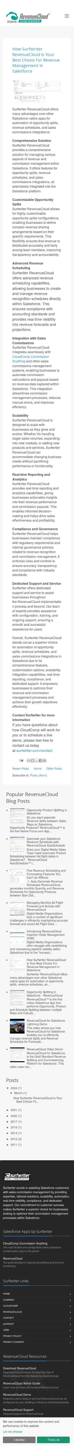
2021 (14, 1110)
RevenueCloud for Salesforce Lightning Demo (46, 1022)
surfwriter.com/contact (34, 750)
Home (38, 768)
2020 (14, 1116)
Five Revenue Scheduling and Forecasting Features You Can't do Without (46, 873)
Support (8, 1323)
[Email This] (29, 760)
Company (8, 1299)
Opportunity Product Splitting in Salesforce (47, 811)
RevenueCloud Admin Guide (21, 1383)
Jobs (6, 1329)
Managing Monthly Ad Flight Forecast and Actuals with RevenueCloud (45, 906)
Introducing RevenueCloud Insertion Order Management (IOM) (46, 934)
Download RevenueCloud (19, 1368)
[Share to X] (37, 760)
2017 (14, 1121)
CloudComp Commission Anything (30, 358)
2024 (14, 1088)
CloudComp (10, 1305)
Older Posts (54, 768)
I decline (19, 1440)
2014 (14, 1133)
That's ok (53, 1440)
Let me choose (12, 1431)
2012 (14, 1139)
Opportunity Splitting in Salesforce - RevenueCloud (44, 993)
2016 (14, 1127)
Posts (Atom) (38, 775)
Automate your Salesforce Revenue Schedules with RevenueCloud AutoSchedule (46, 842)
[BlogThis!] (33, 760)
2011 (14, 1144)
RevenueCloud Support (18, 1410)
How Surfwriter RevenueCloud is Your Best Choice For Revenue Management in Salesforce (36, 60)
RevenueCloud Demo (17, 1394)
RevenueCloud (12, 1258)
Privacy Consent (13, 1341)
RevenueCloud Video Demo (45, 1049)
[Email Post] (21, 760)
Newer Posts (20, 768)
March (18, 1093)
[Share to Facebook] (40, 760)
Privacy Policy (12, 1335)
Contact (8, 1317)
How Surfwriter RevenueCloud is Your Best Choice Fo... (37, 1099)
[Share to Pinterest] (44, 760)
